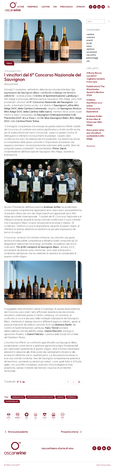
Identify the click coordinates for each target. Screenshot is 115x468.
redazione (11, 84)
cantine (90, 34)
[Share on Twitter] (21, 381)
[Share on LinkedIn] (24, 381)
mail (97, 465)
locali (89, 43)
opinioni (90, 49)
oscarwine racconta (91, 53)
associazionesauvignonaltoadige (40, 397)
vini (88, 61)
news (89, 46)
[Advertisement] (98, 182)
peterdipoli (71, 397)
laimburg (60, 397)
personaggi (92, 57)
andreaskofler (18, 397)
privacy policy (105, 465)
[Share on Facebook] (17, 381)
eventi (89, 40)
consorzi (90, 37)
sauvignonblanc (12, 401)
